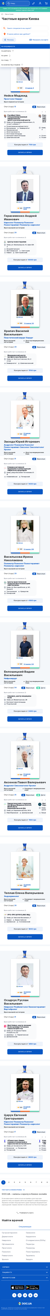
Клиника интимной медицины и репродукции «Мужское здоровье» (19, 468)
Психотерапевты (33, 1252)
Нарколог (9, 223)
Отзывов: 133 (29, 664)
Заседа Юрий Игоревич (22, 441)
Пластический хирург (15, 338)
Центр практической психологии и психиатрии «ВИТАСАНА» (18, 583)
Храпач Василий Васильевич (16, 333)
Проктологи (7, 1248)
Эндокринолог (11, 896)
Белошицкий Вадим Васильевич (19, 673)
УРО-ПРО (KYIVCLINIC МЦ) (18, 915)
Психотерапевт (12, 225)
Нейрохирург (10, 679)
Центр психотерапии (16, 242)
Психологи (6, 1252)
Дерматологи (7, 1237)
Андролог (9, 445)
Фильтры (10, 40)
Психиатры (30, 1248)
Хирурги (29, 1259)
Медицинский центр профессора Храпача (17, 356)
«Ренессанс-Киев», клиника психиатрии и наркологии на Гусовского (19, 1142)
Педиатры (30, 1244)
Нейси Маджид (15, 95)
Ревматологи (7, 1256)
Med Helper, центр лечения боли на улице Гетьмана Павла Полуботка (19, 1027)
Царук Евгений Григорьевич (15, 1117)
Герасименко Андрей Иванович (20, 218)
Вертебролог (10, 1009)
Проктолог (9, 99)
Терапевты (30, 1256)
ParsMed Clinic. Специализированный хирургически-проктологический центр (18, 118)
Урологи (5, 1259)
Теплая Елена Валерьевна (23, 893)
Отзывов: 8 (29, 88)
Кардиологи (31, 1237)
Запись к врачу (25, 152)
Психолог (29, 223)
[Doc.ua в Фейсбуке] (14, 1295)
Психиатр (19, 223)
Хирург (18, 99)
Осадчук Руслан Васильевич (16, 1002)
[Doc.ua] (3, 3)
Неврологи (6, 1240)
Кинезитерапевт (37, 1007)
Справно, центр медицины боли (19, 697)
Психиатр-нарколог (30, 225)
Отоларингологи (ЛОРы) (35, 1240)
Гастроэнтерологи (9, 1233)
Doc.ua (5, 1307)
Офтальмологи (8, 1244)
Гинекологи (30, 1233)
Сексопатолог (37, 447)
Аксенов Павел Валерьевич (25, 782)
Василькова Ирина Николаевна (18, 559)
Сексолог (25, 447)
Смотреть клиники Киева (12, 1190)
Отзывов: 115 (29, 323)
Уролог (7, 450)
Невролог (9, 1007)
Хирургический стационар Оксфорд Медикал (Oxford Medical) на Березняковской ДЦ (19, 806)
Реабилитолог (21, 1007)
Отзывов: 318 (29, 549)
